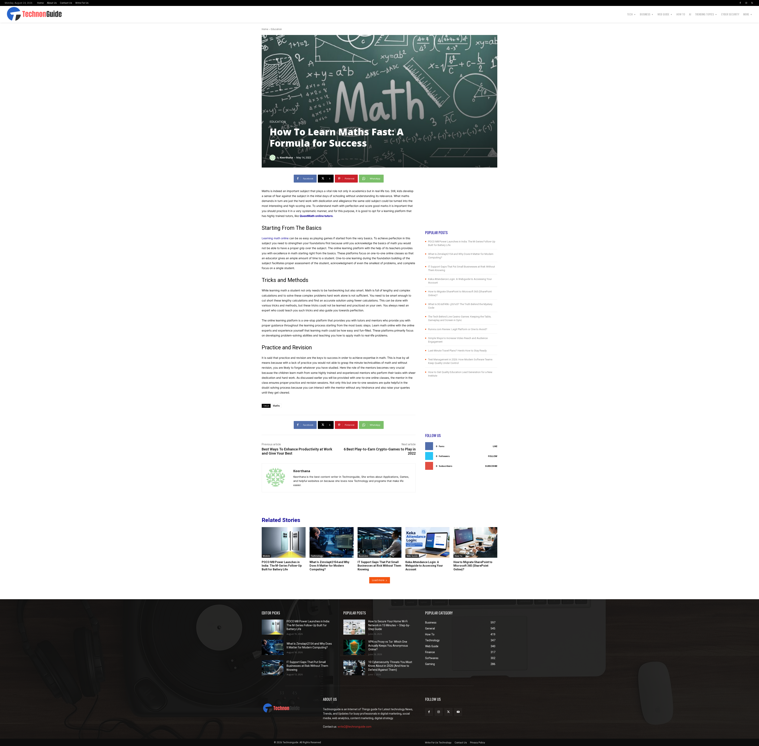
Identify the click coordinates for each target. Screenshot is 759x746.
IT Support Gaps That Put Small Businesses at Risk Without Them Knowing (379, 565)
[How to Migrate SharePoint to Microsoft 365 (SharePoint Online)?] (475, 542)
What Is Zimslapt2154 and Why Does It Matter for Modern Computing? (329, 565)
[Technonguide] (30, 14)
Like (495, 446)
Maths (276, 405)
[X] (752, 3)
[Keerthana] (273, 158)
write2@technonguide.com (354, 726)
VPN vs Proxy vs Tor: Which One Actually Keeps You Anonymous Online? (388, 645)
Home (265, 29)
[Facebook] (740, 3)
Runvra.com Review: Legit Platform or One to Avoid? (457, 329)
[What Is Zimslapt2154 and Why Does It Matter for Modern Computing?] (331, 542)
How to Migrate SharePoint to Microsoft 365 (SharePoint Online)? (472, 565)
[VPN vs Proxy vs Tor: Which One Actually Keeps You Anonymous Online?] (354, 647)
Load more (378, 580)
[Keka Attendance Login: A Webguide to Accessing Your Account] (427, 542)
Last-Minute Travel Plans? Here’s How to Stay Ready (457, 350)
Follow (492, 456)
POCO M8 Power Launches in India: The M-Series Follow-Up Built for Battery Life (282, 565)
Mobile (266, 556)
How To (458, 556)
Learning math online (275, 238)
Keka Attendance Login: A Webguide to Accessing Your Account (424, 565)
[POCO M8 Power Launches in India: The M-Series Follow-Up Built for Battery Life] (284, 542)
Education (276, 29)
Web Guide (412, 556)
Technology (317, 556)
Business (363, 556)
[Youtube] (458, 712)
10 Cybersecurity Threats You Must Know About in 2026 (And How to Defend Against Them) (390, 665)
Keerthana (286, 157)
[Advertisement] (461, 202)
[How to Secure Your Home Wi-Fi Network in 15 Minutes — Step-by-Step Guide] (354, 627)
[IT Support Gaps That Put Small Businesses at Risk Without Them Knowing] (379, 542)
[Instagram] (746, 3)
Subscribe (491, 465)
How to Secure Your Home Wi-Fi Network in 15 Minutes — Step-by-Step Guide (389, 625)
